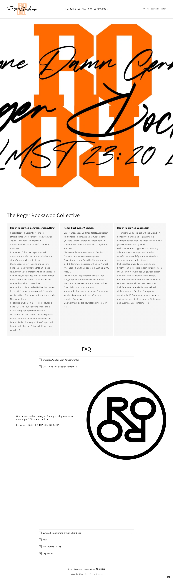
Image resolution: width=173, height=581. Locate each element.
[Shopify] (100, 569)
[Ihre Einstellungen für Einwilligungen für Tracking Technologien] (168, 576)
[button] (154, 9)
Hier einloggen (98, 574)
